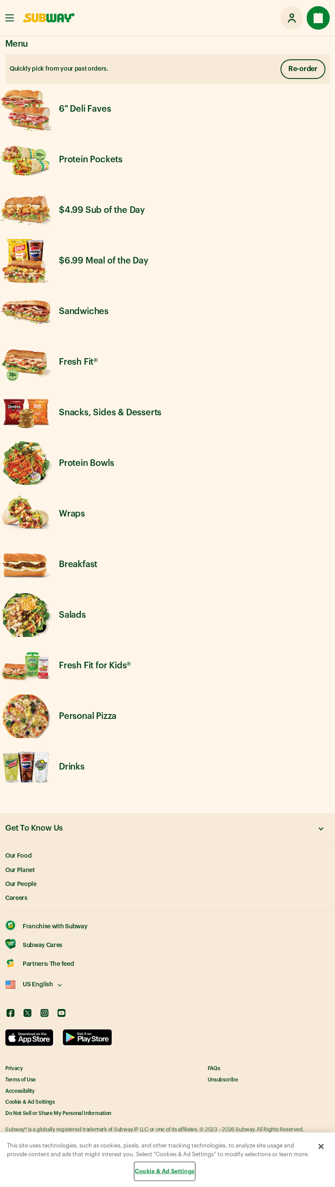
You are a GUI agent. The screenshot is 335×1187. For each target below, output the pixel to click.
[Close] (321, 1146)
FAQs (214, 1068)
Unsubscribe (223, 1079)
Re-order (303, 68)
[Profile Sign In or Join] (291, 18)
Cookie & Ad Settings (30, 1102)
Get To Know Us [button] (34, 828)
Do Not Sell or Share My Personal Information (58, 1113)
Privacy (14, 1068)
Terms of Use (20, 1079)
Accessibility (20, 1091)
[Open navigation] (9, 18)
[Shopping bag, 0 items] (318, 18)
